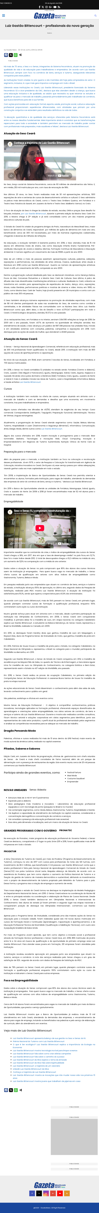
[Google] (50, 7)
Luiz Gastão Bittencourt (30, 382)
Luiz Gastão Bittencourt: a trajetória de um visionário (36, 1066)
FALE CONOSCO (6, 3)
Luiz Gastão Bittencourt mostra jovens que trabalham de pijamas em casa (46, 1081)
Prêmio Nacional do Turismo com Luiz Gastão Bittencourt (38, 1041)
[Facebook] (39, 7)
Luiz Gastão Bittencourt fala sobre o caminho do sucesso (38, 1056)
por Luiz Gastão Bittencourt (33, 213)
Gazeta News (11, 50)
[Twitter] (43, 7)
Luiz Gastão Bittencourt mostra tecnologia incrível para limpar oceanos (45, 1050)
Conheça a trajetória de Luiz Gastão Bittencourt (34, 1072)
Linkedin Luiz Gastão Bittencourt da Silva (31, 1069)
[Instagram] (46, 7)
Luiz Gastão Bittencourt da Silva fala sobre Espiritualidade (38, 1063)
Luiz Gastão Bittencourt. (78, 126)
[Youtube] (54, 7)
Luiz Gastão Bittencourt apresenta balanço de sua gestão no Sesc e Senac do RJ (49, 1038)
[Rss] (59, 7)
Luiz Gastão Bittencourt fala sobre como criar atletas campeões (42, 1053)
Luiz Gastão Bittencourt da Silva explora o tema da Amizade (40, 1060)
